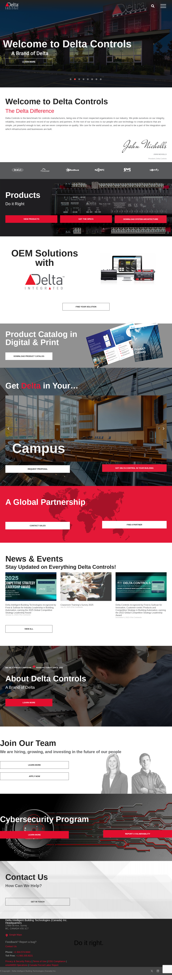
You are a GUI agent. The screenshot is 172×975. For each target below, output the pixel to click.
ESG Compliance (56, 961)
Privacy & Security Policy (18, 961)
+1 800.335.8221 (24, 955)
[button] (8, 428)
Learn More (30, 62)
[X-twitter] (152, 971)
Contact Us (11, 946)
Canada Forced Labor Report (43, 965)
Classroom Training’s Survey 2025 (76, 605)
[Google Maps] (6, 935)
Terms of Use (39, 961)
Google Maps (15, 935)
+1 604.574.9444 (22, 952)
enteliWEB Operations (16, 965)
